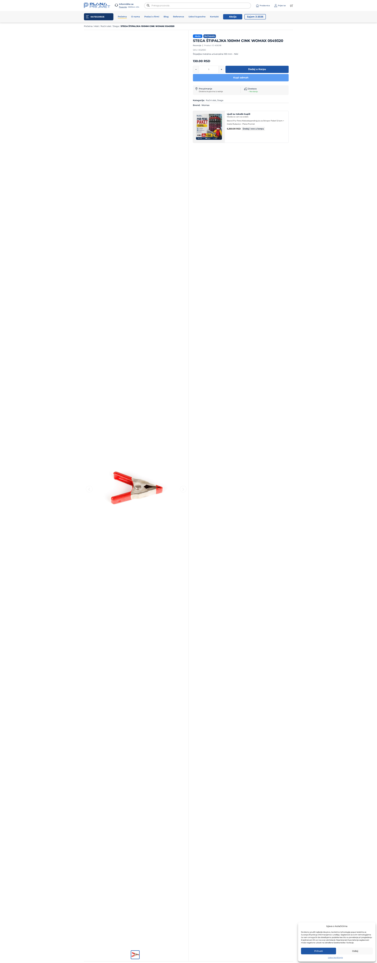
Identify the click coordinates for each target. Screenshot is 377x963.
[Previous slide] (89, 489)
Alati (96, 26)
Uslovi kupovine (197, 17)
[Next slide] (183, 489)
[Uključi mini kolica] (291, 5)
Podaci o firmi (151, 17)
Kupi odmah (240, 77)
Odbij (355, 951)
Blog (166, 17)
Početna (122, 17)
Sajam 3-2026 (255, 16)
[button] (253, 129)
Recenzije (197, 45)
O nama (135, 17)
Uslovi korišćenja (335, 957)
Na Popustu (209, 36)
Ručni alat (106, 26)
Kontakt (214, 17)
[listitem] (135, 954)
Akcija (233, 16)
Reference (178, 17)
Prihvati (318, 951)
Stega (116, 26)
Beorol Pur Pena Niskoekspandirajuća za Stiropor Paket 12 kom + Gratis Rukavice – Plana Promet (255, 122)
